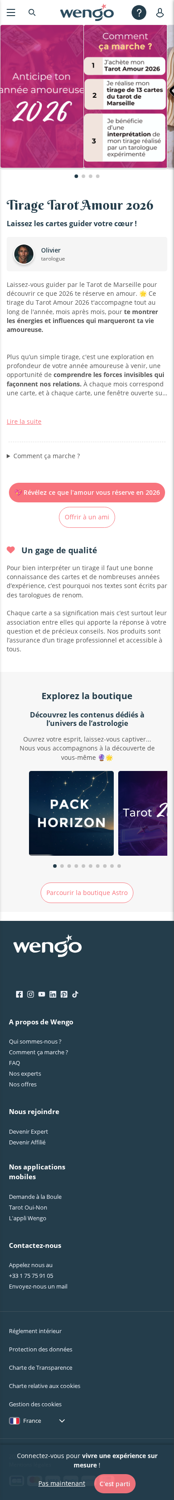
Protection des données (40, 1349)
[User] (161, 12)
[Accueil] (87, 12)
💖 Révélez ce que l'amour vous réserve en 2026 (87, 492)
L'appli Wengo (27, 1218)
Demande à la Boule (35, 1197)
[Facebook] (19, 994)
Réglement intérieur (35, 1331)
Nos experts (25, 1073)
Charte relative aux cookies (44, 1386)
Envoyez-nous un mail (38, 1286)
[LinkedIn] (53, 994)
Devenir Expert (28, 1131)
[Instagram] (30, 994)
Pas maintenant (61, 1483)
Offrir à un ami (87, 517)
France (32, 1421)
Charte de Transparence (40, 1367)
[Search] (32, 12)
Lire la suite (24, 421)
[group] (71, 814)
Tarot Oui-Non (28, 1207)
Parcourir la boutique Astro (87, 892)
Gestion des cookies (35, 1404)
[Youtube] (41, 994)
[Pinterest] (64, 994)
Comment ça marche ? (46, 456)
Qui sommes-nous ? (35, 1041)
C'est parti (114, 1483)
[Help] (138, 12)
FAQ (14, 1063)
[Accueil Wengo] (47, 946)
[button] (76, 176)
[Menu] (11, 12)
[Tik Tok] (75, 994)
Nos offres (23, 1084)
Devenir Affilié (27, 1142)
